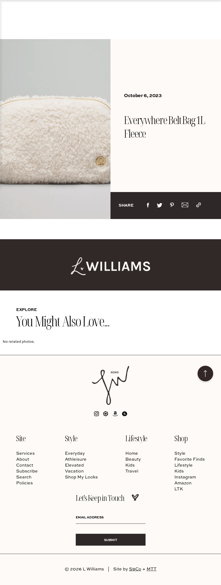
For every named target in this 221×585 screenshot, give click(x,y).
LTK (178, 489)
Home (131, 453)
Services (25, 453)
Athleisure (76, 459)
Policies (24, 483)
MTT (152, 569)
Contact (24, 465)
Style (71, 438)
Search (24, 477)
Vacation (74, 471)
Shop (180, 438)
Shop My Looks (81, 477)
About (22, 459)
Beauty (133, 459)
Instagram (185, 477)
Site (20, 438)
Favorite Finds (189, 459)
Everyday (75, 453)
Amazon (183, 483)
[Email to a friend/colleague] (185, 206)
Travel (131, 471)
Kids (130, 465)
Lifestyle (136, 438)
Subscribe (27, 471)
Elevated (74, 465)
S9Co (135, 569)
